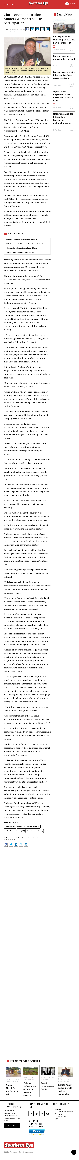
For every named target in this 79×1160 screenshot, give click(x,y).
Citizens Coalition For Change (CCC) (28, 826)
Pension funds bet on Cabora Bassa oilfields (22, 248)
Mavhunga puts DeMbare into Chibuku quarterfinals (25, 244)
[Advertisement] (27, 954)
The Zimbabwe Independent (64, 1112)
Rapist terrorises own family (48, 1086)
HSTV (56, 1119)
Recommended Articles (25, 1060)
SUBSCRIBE (12, 1126)
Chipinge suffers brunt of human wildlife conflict (29, 1089)
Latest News (65, 14)
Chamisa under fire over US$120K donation (22, 240)
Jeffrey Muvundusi (60, 50)
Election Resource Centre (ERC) (15, 831)
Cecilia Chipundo (10, 826)
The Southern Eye (60, 1116)
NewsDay (58, 1109)
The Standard (59, 1114)
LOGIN (73, 4)
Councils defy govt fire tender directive (20, 252)
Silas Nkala (58, 85)
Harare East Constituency (35, 831)
